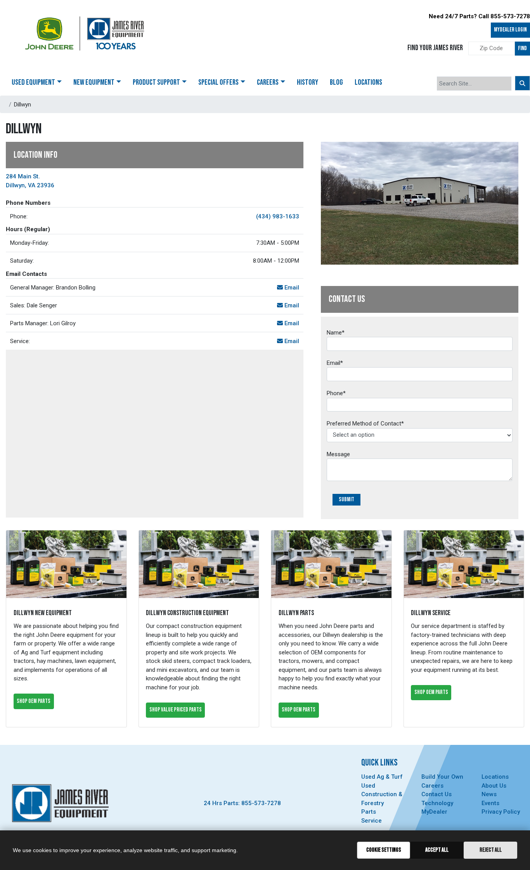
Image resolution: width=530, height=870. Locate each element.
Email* (335, 362)
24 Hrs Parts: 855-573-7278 (242, 803)
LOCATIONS (368, 82)
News (489, 794)
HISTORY (307, 82)
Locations (495, 776)
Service (371, 820)
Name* (336, 332)
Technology (437, 803)
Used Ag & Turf (382, 776)
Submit (346, 499)
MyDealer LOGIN (510, 29)
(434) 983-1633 (277, 216)
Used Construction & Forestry (381, 794)
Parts (368, 811)
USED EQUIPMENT (33, 82)
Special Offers (218, 82)
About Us (494, 785)
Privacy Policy (501, 811)
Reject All (491, 850)
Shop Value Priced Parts (175, 709)
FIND (522, 48)
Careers (432, 785)
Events (490, 803)
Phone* (336, 393)
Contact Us (436, 794)
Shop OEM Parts (33, 701)
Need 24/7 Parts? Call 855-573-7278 (479, 16)
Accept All (437, 850)
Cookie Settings (383, 850)
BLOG (336, 82)
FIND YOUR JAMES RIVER (435, 48)
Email (291, 287)
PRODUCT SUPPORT (156, 82)
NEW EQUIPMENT (93, 82)
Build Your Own (442, 776)
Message (338, 454)
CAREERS (268, 82)
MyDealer (434, 811)
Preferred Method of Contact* (365, 423)
